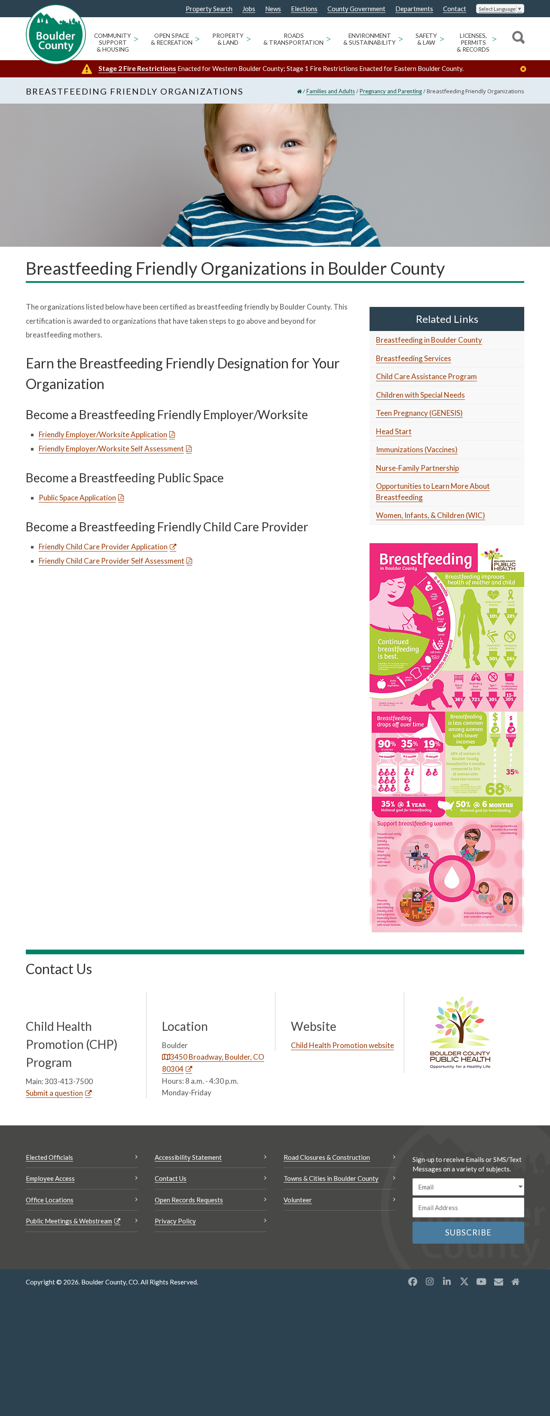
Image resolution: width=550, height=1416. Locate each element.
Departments (414, 9)
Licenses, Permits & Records (473, 42)
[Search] (517, 38)
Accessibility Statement (188, 1157)
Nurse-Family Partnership (417, 467)
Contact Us (170, 1178)
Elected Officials (49, 1157)
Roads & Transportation (293, 39)
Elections (304, 9)
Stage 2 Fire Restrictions (137, 68)
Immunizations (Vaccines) (417, 449)
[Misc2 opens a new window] (515, 1281)
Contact (454, 9)
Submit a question (54, 1092)
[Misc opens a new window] (498, 1281)
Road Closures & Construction (327, 1157)
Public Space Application (77, 497)
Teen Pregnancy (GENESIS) (419, 412)
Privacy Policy (175, 1221)
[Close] (525, 69)
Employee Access (50, 1178)
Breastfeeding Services (413, 358)
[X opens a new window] (464, 1281)
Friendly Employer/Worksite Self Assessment (111, 448)
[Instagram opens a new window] (429, 1281)
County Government (356, 9)
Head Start (394, 431)
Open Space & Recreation (171, 39)
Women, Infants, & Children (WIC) (430, 515)
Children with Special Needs (420, 394)
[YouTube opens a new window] (481, 1281)
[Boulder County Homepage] (56, 34)
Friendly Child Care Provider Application (103, 546)
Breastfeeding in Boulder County (429, 339)
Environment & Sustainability (369, 39)
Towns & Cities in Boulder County (331, 1178)
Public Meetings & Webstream (69, 1221)
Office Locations (49, 1200)
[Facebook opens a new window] (412, 1281)
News (273, 9)
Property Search (209, 9)
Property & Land (228, 39)
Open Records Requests (189, 1200)
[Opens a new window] (447, 737)
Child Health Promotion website (342, 1045)
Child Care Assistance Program (426, 376)
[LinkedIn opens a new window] (446, 1281)
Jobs (248, 9)
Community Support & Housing (112, 42)
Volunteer (298, 1200)
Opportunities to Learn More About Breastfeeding (433, 491)
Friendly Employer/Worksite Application (103, 434)
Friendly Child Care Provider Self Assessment (111, 560)
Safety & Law (426, 39)
